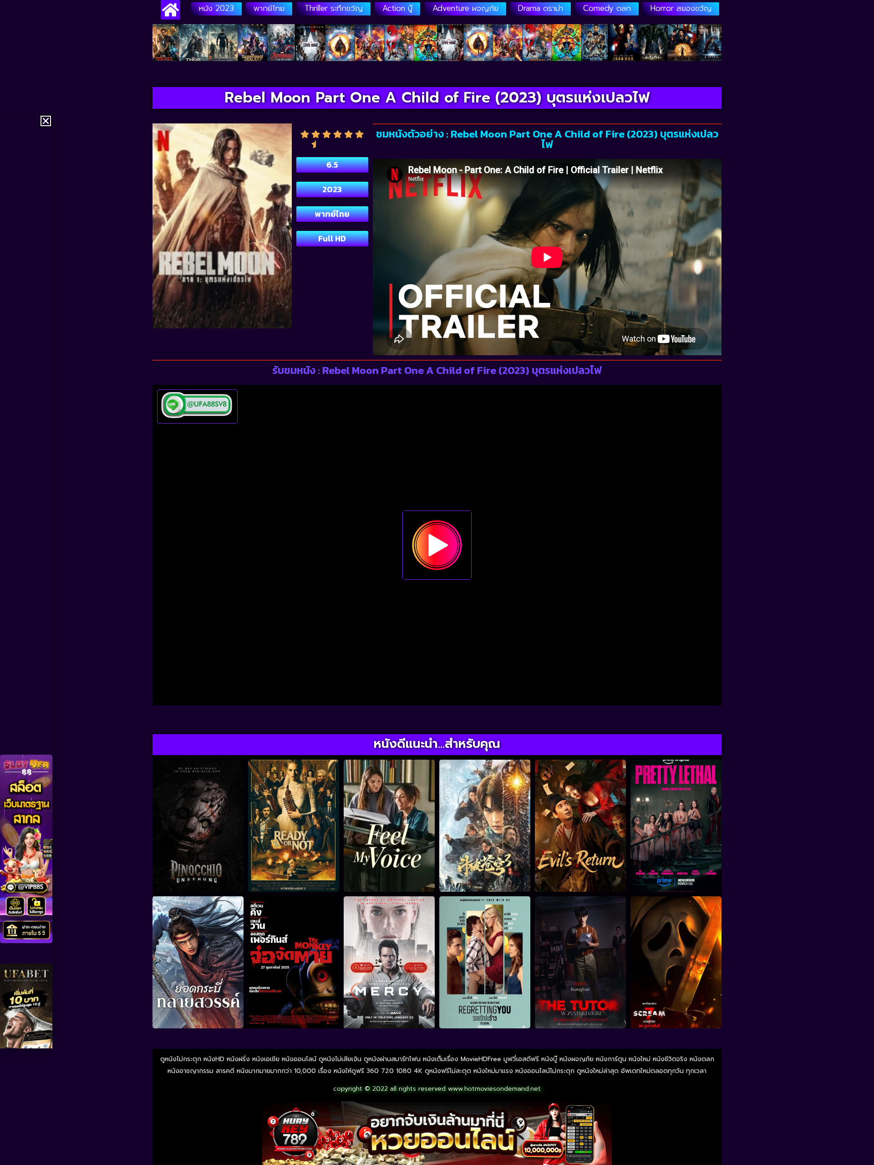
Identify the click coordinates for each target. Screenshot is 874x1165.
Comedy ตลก (607, 8)
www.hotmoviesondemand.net (494, 1088)
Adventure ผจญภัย (465, 8)
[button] (45, 121)
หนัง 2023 (216, 8)
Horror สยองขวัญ (680, 8)
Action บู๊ (397, 8)
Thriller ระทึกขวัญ (334, 8)
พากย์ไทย (269, 8)
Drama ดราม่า (540, 8)
